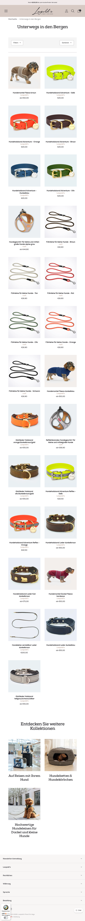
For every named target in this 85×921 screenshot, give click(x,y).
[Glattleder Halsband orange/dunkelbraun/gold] (24, 420)
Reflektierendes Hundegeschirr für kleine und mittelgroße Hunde (60, 441)
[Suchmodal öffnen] (73, 11)
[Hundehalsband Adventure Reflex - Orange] (24, 522)
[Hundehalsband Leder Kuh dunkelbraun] (24, 574)
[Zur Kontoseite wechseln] (66, 11)
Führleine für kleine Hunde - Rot (60, 293)
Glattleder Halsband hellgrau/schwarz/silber (24, 697)
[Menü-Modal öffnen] (6, 11)
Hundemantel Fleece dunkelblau (60, 391)
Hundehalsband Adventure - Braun (61, 142)
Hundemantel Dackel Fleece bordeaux (61, 595)
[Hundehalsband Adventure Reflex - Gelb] (61, 471)
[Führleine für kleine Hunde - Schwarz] (24, 371)
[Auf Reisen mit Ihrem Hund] (24, 755)
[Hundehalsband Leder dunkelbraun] (61, 522)
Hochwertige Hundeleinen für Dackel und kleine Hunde (24, 830)
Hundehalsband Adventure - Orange (24, 142)
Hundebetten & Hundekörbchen (61, 778)
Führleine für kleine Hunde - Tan (24, 293)
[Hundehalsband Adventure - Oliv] (61, 170)
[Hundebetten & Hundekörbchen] (61, 755)
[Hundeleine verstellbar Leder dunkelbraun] (24, 625)
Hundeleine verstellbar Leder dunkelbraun (24, 646)
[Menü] (81, 913)
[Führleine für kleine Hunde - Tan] (24, 273)
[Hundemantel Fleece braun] (24, 73)
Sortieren (65, 43)
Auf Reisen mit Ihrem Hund (24, 778)
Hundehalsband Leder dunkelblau (60, 645)
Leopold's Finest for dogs (26, 914)
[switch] (6, 917)
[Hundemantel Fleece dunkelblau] (61, 371)
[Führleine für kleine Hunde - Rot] (61, 273)
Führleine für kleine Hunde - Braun (60, 242)
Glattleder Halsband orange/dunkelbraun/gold (24, 441)
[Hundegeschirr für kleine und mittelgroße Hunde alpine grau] (24, 222)
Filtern (15, 43)
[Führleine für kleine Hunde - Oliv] (24, 322)
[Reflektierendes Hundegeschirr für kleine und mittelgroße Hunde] (61, 420)
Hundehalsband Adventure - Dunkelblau (24, 191)
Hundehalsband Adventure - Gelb (60, 93)
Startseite (12, 19)
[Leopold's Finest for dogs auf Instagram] (11, 909)
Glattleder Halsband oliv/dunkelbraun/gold (24, 492)
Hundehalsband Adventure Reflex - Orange (24, 543)
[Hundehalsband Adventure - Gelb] (61, 73)
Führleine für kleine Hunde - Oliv (24, 342)
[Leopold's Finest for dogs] (42, 11)
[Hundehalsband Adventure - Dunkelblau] (24, 170)
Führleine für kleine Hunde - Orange (61, 342)
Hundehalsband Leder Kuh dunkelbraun (24, 595)
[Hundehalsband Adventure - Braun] (61, 122)
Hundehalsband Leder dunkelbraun (61, 542)
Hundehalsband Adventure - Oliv (61, 190)
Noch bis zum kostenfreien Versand (42, 2)
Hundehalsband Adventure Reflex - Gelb (61, 492)
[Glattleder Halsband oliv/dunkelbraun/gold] (24, 471)
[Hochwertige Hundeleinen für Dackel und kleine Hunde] (24, 804)
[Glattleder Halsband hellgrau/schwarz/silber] (24, 676)
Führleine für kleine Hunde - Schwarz (24, 391)
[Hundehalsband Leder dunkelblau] (61, 625)
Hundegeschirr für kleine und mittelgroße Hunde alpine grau (24, 243)
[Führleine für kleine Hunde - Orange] (61, 322)
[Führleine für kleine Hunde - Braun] (61, 222)
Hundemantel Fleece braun (24, 93)
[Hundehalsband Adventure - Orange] (24, 122)
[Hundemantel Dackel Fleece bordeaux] (61, 574)
